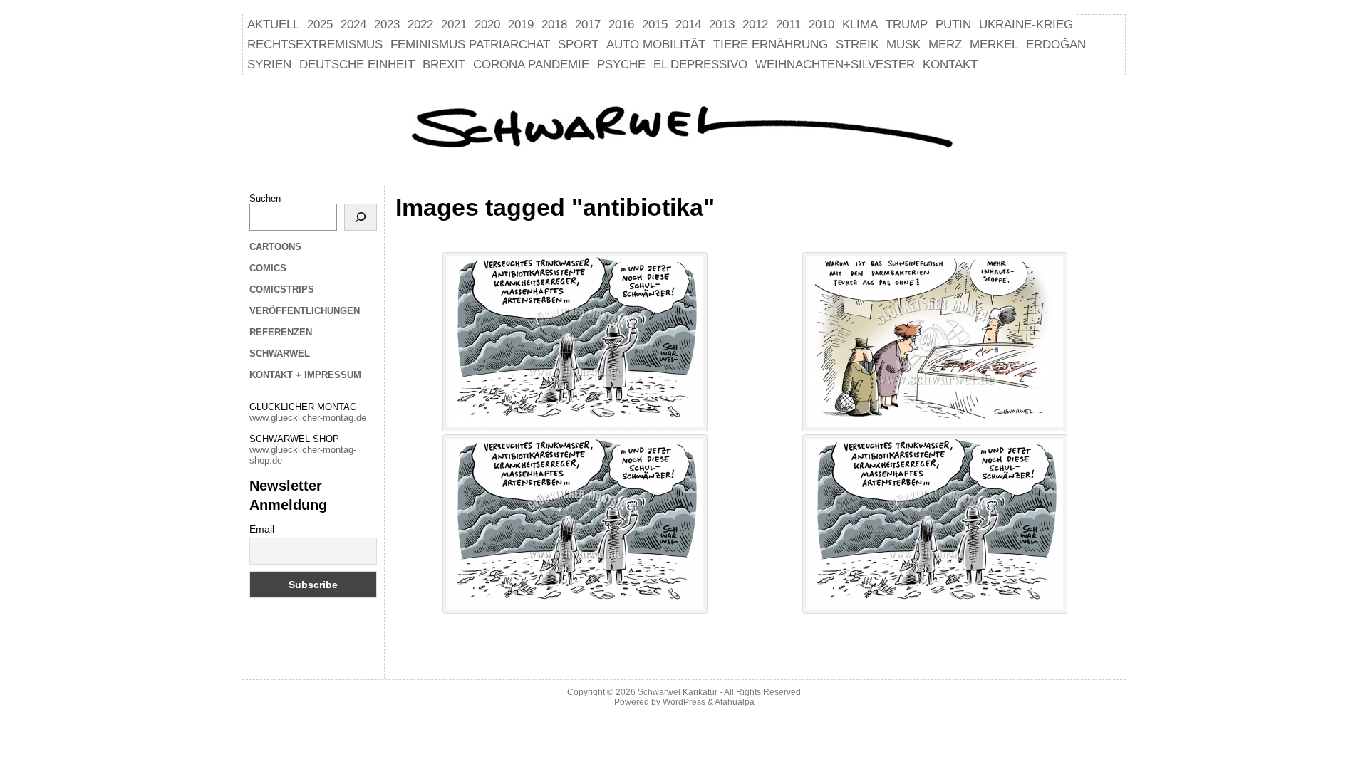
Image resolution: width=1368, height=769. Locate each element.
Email (261, 529)
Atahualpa (735, 702)
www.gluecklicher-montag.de (307, 417)
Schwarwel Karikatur (677, 692)
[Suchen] (360, 217)
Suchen (265, 198)
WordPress (684, 702)
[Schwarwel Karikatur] (684, 128)
